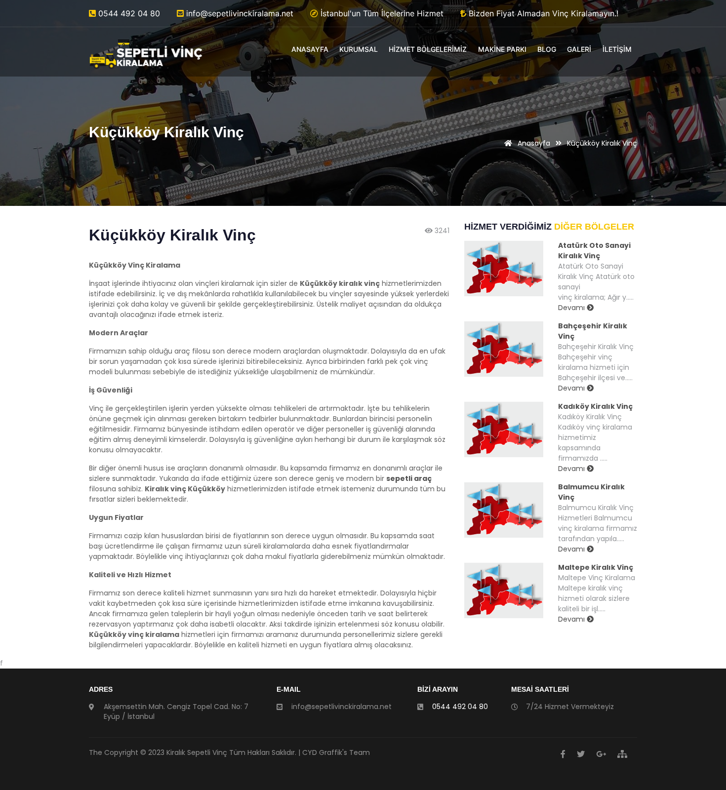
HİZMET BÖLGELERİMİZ (428, 49)
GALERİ (579, 49)
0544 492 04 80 (128, 13)
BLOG (546, 49)
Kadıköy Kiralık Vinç (595, 406)
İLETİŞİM (617, 49)
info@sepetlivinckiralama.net (238, 13)
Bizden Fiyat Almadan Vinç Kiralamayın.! (542, 13)
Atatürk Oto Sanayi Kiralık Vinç (594, 250)
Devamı (572, 308)
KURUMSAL (358, 49)
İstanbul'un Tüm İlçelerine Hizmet (381, 13)
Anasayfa (533, 143)
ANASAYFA (309, 49)
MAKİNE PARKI (502, 49)
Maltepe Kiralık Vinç (595, 567)
